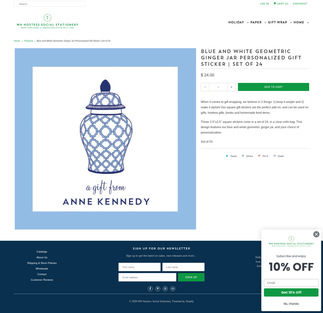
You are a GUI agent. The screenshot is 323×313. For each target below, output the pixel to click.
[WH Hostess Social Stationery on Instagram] (165, 288)
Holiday (237, 22)
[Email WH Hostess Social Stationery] (172, 288)
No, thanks (291, 304)
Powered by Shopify (183, 301)
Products (29, 41)
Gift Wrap (279, 22)
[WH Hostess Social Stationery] (87, 22)
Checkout (300, 3)
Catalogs (42, 251)
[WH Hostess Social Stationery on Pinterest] (157, 288)
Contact (42, 274)
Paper (257, 22)
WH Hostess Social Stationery (154, 301)
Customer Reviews (42, 279)
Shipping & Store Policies (42, 262)
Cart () (282, 3)
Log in (264, 3)
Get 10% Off (291, 292)
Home (300, 22)
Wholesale (42, 268)
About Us (41, 257)
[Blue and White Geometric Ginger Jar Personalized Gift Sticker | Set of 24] (105, 139)
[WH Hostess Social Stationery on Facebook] (150, 288)
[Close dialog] (316, 234)
